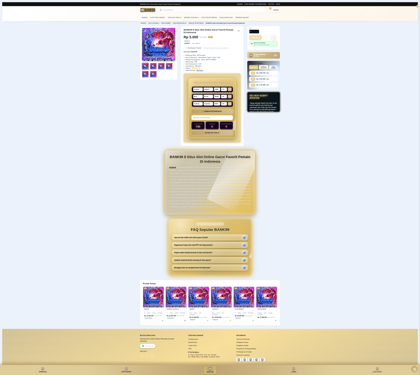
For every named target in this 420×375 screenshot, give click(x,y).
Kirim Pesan (149, 346)
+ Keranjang (255, 37)
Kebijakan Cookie (242, 345)
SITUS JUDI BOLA (153, 23)
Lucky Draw (253, 67)
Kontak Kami (192, 342)
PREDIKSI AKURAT (242, 17)
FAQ (189, 349)
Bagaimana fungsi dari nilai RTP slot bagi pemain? (193, 245)
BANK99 (240, 4)
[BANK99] (147, 10)
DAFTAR (271, 4)
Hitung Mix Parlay (212, 133)
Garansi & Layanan (243, 355)
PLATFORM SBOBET (157, 17)
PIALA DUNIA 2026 (226, 17)
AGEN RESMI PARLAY (179, 23)
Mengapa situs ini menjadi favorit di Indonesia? (192, 267)
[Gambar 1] (145, 66)
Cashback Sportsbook (263, 67)
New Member (273, 67)
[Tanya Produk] (273, 37)
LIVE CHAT (377, 372)
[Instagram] (147, 356)
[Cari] (161, 10)
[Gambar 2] (153, 66)
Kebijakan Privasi (242, 342)
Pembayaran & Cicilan (244, 352)
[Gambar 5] (145, 74)
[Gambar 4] (169, 66)
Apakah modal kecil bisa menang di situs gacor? (192, 260)
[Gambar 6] (153, 74)
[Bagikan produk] (238, 31)
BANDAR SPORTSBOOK (196, 23)
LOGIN (278, 4)
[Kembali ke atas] (415, 363)
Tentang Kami (193, 339)
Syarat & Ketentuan (243, 339)
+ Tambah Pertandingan (212, 111)
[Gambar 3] (161, 66)
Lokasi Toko (192, 345)
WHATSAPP (126, 372)
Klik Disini (200, 70)
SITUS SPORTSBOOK (209, 17)
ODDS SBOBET (166, 23)
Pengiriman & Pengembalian (246, 349)
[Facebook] (142, 356)
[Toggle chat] (414, 369)
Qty (250, 28)
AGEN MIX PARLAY (174, 17)
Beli (266, 37)
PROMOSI (43, 372)
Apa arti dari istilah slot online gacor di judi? (191, 237)
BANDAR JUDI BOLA (191, 17)
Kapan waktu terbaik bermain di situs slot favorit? (193, 252)
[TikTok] (152, 356)
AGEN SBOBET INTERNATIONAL (255, 4)
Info (275, 55)
